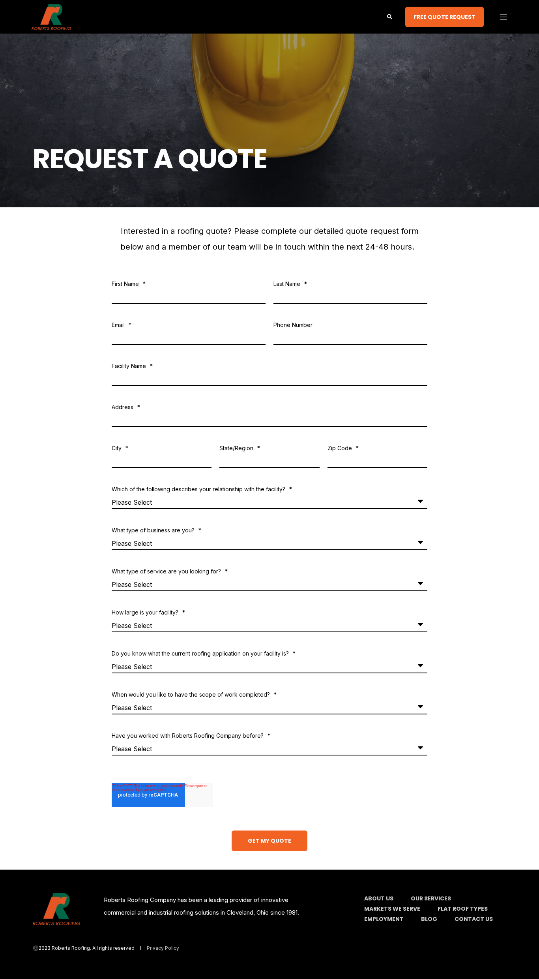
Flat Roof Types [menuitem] (463, 908)
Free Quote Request (444, 17)
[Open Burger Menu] (503, 17)
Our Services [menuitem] (431, 898)
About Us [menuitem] (378, 898)
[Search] (390, 16)
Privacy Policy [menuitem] (163, 948)
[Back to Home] (51, 25)
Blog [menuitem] (429, 919)
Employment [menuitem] (384, 919)
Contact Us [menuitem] (474, 919)
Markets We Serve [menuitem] (392, 908)
